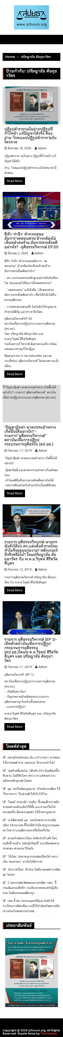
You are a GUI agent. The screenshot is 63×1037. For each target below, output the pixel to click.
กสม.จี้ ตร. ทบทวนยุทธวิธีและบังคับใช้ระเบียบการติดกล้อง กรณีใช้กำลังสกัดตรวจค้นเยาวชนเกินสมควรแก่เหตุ (31, 906)
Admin (42, 148)
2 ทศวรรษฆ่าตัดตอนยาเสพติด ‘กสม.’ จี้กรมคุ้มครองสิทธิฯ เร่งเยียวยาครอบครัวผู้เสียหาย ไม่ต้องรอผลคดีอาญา (30, 888)
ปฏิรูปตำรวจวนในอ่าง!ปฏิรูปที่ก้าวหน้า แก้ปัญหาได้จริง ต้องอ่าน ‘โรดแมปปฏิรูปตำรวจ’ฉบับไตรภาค (30, 135)
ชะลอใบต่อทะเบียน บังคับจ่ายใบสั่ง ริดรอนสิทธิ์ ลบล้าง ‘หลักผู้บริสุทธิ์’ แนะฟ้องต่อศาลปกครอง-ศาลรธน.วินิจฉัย (31, 843)
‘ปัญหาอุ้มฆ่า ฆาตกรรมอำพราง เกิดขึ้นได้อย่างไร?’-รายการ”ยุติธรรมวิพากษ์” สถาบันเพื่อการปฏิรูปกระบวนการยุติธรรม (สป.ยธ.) (30, 435)
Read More (14, 181)
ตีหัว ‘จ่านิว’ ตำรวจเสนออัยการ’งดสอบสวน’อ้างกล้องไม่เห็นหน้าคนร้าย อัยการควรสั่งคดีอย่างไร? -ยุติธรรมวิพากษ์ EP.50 (31, 240)
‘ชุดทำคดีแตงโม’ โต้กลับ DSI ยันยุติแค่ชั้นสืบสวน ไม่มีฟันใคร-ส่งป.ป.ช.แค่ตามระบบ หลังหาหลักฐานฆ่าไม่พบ (31, 776)
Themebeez (48, 1033)
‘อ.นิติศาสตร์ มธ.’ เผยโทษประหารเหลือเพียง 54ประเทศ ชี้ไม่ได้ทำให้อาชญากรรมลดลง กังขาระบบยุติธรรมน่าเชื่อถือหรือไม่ (31, 825)
